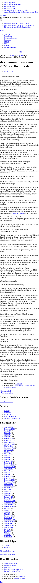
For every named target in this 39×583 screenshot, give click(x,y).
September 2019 (9, 506)
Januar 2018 (8, 537)
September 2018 (9, 525)
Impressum (7, 413)
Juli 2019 (7, 508)
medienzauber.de (19, 578)
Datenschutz (8, 414)
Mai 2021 (7, 472)
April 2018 (7, 535)
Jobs (5, 43)
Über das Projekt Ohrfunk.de (13, 569)
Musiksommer (18, 385)
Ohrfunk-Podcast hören (7, 551)
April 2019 (7, 512)
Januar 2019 (8, 518)
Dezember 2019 (9, 501)
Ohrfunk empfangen (10, 563)
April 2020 (7, 493)
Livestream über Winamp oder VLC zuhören (19, 25)
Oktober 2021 (8, 469)
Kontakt (6, 411)
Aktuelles (19, 55)
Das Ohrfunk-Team (6, 402)
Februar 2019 (8, 516)
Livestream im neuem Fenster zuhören (16, 23)
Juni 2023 (7, 431)
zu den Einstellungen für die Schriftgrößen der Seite (21, 12)
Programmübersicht (10, 38)
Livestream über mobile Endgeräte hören (17, 27)
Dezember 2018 (9, 520)
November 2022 (9, 444)
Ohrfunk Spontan (29, 385)
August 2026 (8, 427)
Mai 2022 (7, 455)
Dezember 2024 (9, 429)
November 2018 (9, 521)
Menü (2, 30)
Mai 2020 (7, 491)
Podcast (6, 42)
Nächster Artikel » (6, 391)
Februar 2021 (8, 476)
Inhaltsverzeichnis (10, 416)
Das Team (7, 40)
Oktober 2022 (8, 446)
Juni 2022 (7, 453)
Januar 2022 (8, 463)
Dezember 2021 (9, 465)
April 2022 (7, 457)
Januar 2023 (8, 440)
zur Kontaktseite (9, 6)
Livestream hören (10, 565)
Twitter (6, 545)
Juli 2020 (7, 487)
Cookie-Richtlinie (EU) (12, 418)
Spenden (7, 45)
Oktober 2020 (8, 484)
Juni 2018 (7, 531)
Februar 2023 (8, 438)
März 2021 (7, 474)
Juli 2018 (7, 529)
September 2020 (9, 486)
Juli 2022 (7, 452)
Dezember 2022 (9, 442)
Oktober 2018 (8, 523)
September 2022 (9, 448)
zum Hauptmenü (9, 2)
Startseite (7, 34)
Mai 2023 (7, 433)
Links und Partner (10, 47)
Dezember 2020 (9, 480)
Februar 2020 (8, 497)
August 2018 (8, 527)
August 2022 (8, 450)
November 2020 (9, 482)
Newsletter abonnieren (7, 555)
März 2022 (7, 459)
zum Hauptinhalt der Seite (12, 4)
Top (1, 582)
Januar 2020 (8, 499)
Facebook (7, 547)
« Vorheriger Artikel (6, 393)
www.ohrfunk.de (18, 213)
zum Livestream (9, 8)
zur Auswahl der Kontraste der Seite (16, 10)
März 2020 (7, 495)
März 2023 (7, 436)
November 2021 (9, 467)
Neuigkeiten (8, 36)
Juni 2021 (7, 470)
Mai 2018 (7, 533)
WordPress (21, 576)
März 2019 (7, 514)
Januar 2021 (8, 478)
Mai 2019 (7, 510)
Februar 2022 (8, 461)
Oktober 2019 (8, 504)
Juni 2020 (7, 489)
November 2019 (9, 503)
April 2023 (7, 435)
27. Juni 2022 (8, 71)
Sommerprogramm (10, 387)
